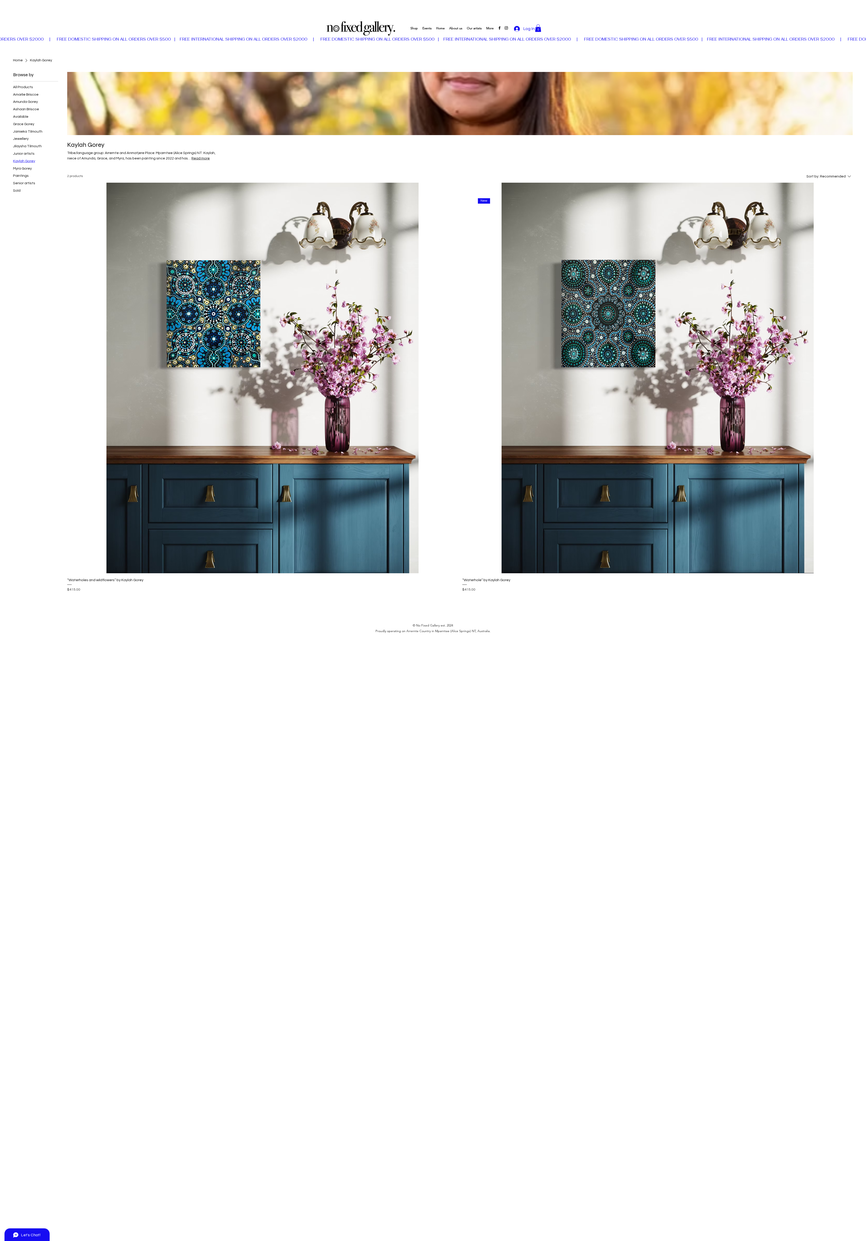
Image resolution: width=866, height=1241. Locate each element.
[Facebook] (499, 28)
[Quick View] (262, 378)
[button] (538, 28)
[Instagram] (506, 28)
